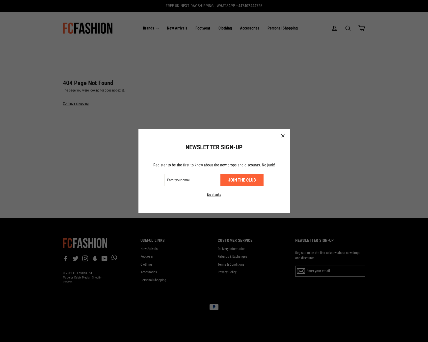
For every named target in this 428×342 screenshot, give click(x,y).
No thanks (214, 195)
